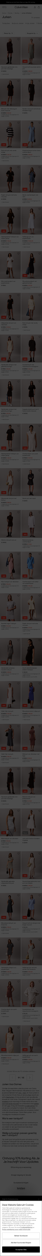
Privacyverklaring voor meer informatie (16, 1229)
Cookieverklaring (26, 1227)
